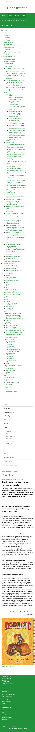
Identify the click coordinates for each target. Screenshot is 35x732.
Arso (3, 712)
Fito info (4, 710)
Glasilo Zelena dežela (7, 717)
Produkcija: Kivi (23, 728)
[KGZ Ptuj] (9, 1)
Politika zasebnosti (14, 728)
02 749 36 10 (12, 7)
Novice (3, 479)
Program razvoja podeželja (8, 694)
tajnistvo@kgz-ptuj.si (22, 7)
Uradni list (4, 719)
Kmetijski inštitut (6, 714)
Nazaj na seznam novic (8, 666)
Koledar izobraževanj (7, 696)
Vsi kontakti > (5, 686)
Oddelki (3, 703)
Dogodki (8, 479)
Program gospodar (6, 701)
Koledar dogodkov (6, 699)
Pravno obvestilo (30, 726)
